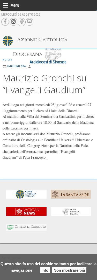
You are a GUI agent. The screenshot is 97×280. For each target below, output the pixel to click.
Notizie (7, 60)
